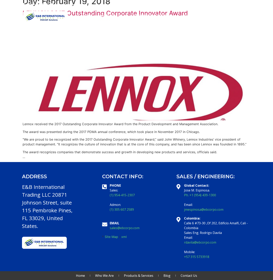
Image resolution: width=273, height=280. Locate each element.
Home (88, 16)
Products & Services (152, 16)
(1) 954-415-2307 (122, 195)
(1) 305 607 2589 (122, 209)
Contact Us (237, 16)
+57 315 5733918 (196, 257)
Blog (214, 16)
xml (124, 237)
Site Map (111, 237)
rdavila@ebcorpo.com (200, 242)
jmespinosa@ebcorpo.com (203, 209)
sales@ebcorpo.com (124, 228)
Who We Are (111, 16)
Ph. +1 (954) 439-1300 (200, 195)
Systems (190, 16)
